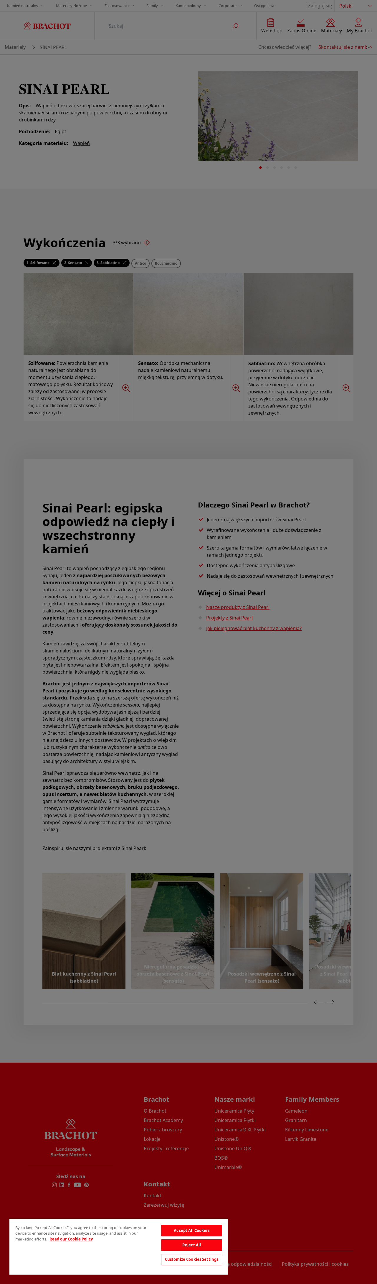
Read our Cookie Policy (71, 1239)
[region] (118, 1247)
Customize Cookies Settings (191, 1259)
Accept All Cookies (191, 1230)
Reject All (191, 1245)
